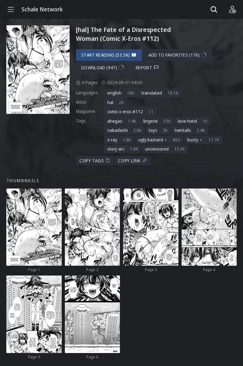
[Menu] (10, 9)
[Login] (232, 9)
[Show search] (213, 9)
